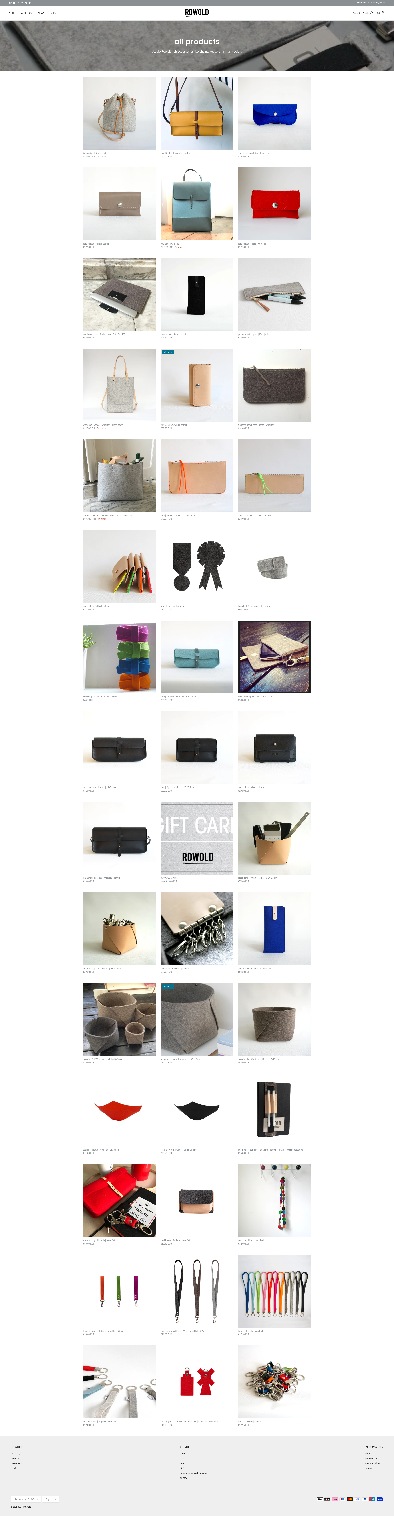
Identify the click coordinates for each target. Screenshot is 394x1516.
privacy (183, 1477)
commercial (371, 1458)
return (183, 1458)
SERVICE (55, 13)
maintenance (17, 1463)
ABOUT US (26, 13)
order (182, 1463)
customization (372, 1463)
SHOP (12, 13)
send (182, 1453)
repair (13, 1468)
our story (15, 1453)
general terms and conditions (194, 1472)
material (15, 1458)
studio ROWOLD (25, 1507)
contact (369, 1453)
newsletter (370, 1468)
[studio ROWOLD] (197, 13)
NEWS (41, 13)
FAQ (182, 1468)
